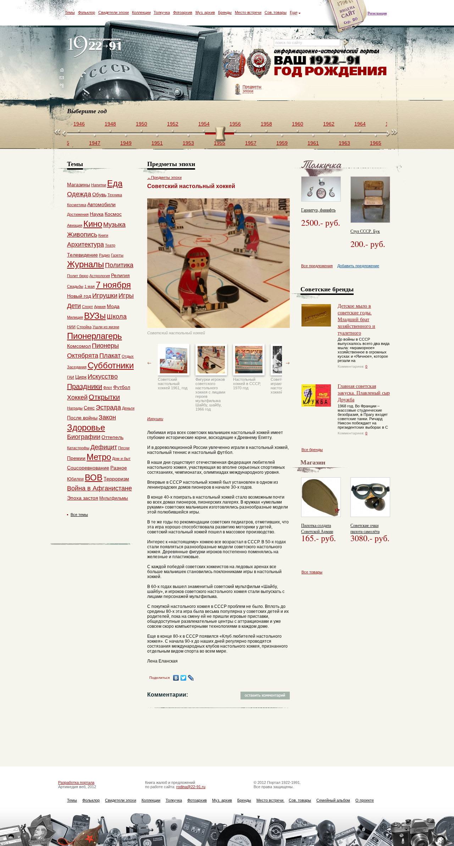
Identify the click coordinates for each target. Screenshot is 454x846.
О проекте (364, 800)
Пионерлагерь (94, 336)
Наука (97, 214)
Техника (114, 195)
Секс (89, 408)
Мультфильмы (113, 498)
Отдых (128, 356)
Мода (113, 306)
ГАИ (70, 377)
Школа (117, 316)
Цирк (81, 377)
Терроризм (116, 479)
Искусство (103, 376)
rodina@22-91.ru (190, 787)
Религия (120, 275)
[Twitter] (183, 677)
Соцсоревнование (88, 468)
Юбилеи (75, 479)
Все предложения (317, 266)
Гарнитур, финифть (318, 210)
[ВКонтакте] (176, 677)
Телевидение (82, 255)
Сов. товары (276, 12)
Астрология (99, 276)
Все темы (79, 514)
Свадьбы (75, 286)
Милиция (75, 317)
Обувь (99, 194)
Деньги (128, 408)
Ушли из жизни (106, 327)
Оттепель (112, 437)
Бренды (225, 12)
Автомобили (101, 204)
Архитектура (85, 244)
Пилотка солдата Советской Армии (317, 528)
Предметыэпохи (252, 88)
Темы (70, 12)
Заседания (77, 367)
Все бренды (312, 449)
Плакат (110, 355)
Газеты (117, 255)
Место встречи (248, 12)
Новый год (79, 296)
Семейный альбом (333, 800)
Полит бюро (77, 276)
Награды (75, 408)
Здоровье (86, 427)
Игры (126, 295)
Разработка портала (76, 782)
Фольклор (86, 12)
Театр (110, 245)
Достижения (78, 214)
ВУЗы (95, 315)
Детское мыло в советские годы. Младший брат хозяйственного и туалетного (356, 319)
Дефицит (103, 447)
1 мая (89, 286)
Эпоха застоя (82, 498)
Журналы (85, 264)
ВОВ (94, 477)
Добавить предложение (358, 266)
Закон (107, 417)
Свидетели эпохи (113, 12)
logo (96, 47)
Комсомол (79, 346)
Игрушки (155, 419)
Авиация (74, 225)
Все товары (311, 572)
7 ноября (113, 285)
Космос (113, 214)
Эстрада (108, 407)
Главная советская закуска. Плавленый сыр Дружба (364, 393)
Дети (74, 305)
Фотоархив (182, 12)
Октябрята (82, 355)
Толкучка (162, 12)
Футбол (121, 387)
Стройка (84, 327)
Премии (76, 458)
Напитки (98, 185)
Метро (99, 457)
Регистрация (377, 13)
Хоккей (77, 397)
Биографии (83, 436)
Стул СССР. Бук (365, 231)
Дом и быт (121, 458)
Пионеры (105, 345)
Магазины (78, 184)
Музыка (114, 224)
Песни (123, 448)
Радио (104, 255)
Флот (107, 387)
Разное (118, 468)
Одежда (79, 194)
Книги (103, 235)
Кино (92, 224)
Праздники (84, 386)
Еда (114, 183)
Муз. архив (205, 12)
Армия (100, 306)
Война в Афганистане (99, 488)
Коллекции (141, 12)
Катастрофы (78, 448)
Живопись (82, 234)
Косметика (76, 205)
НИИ (71, 327)
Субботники (111, 365)
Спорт (87, 306)
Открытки (104, 397)
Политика (119, 265)
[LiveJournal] (191, 677)
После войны (82, 418)
